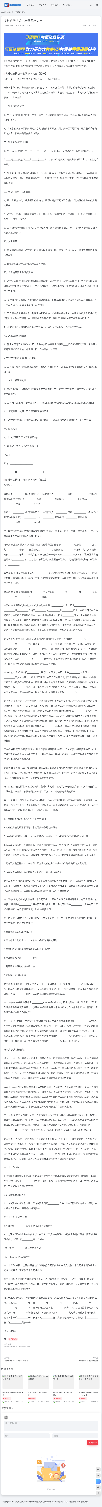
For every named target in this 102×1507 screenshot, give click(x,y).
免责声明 (61, 1502)
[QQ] (98, 1475)
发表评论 (93, 1442)
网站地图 (85, 1502)
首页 (4, 12)
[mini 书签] (98, 1487)
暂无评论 (8, 1408)
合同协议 (18, 12)
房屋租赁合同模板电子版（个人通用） (88, 1393)
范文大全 (10, 12)
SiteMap (79, 1502)
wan (30, 25)
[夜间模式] (98, 1493)
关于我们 (55, 1502)
